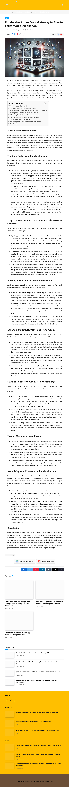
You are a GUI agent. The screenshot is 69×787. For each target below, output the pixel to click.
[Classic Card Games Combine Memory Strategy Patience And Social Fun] (9, 655)
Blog (7, 18)
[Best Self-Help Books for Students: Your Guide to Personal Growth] (9, 714)
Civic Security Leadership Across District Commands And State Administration (36, 681)
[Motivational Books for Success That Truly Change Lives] (9, 723)
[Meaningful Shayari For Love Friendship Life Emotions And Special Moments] (50, 589)
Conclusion (13, 124)
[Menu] (7, 5)
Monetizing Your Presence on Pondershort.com (25, 122)
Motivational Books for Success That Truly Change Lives (33, 721)
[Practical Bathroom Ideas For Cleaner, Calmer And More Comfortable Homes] (9, 664)
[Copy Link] (20, 34)
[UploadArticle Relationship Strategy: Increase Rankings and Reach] (19, 620)
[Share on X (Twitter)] (15, 34)
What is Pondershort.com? (18, 106)
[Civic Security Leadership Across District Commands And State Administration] (9, 682)
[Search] (62, 5)
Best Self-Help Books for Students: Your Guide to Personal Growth (37, 712)
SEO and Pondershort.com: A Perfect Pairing (24, 117)
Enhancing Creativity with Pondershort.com (24, 115)
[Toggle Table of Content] (45, 103)
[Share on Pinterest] (17, 34)
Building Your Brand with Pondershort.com (24, 113)
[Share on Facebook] (12, 34)
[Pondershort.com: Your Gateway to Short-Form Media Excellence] (34, 57)
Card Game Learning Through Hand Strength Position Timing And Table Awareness (17, 604)
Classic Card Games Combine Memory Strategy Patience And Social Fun (39, 653)
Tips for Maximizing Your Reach (20, 119)
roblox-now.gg (10, 555)
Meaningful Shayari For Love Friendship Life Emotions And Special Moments (49, 603)
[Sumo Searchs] (34, 5)
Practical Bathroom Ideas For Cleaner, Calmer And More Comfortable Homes (38, 663)
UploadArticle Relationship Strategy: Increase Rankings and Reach (17, 634)
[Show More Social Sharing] (23, 34)
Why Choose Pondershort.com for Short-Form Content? (28, 110)
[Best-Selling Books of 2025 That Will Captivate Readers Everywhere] (9, 732)
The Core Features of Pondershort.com (23, 108)
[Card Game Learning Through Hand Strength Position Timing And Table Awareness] (19, 589)
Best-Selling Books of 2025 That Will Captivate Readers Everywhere (37, 730)
